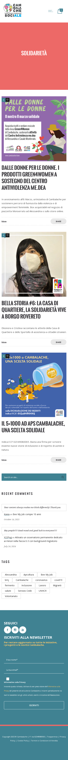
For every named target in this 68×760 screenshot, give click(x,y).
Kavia (6, 514)
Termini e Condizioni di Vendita (44, 740)
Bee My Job (47, 574)
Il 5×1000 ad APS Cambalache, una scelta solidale (33, 427)
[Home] (12, 16)
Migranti (57, 585)
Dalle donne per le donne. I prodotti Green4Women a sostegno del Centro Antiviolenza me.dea (30, 177)
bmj (7, 579)
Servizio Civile (25, 590)
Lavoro (42, 585)
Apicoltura (29, 574)
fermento (10, 585)
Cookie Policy (23, 740)
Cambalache (22, 579)
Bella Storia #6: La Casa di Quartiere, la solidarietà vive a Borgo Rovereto (34, 309)
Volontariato (11, 596)
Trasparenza (52, 736)
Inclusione (27, 585)
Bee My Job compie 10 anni (27, 514)
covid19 (58, 579)
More (4, 221)
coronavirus (41, 579)
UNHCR (42, 590)
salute (8, 590)
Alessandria (11, 574)
